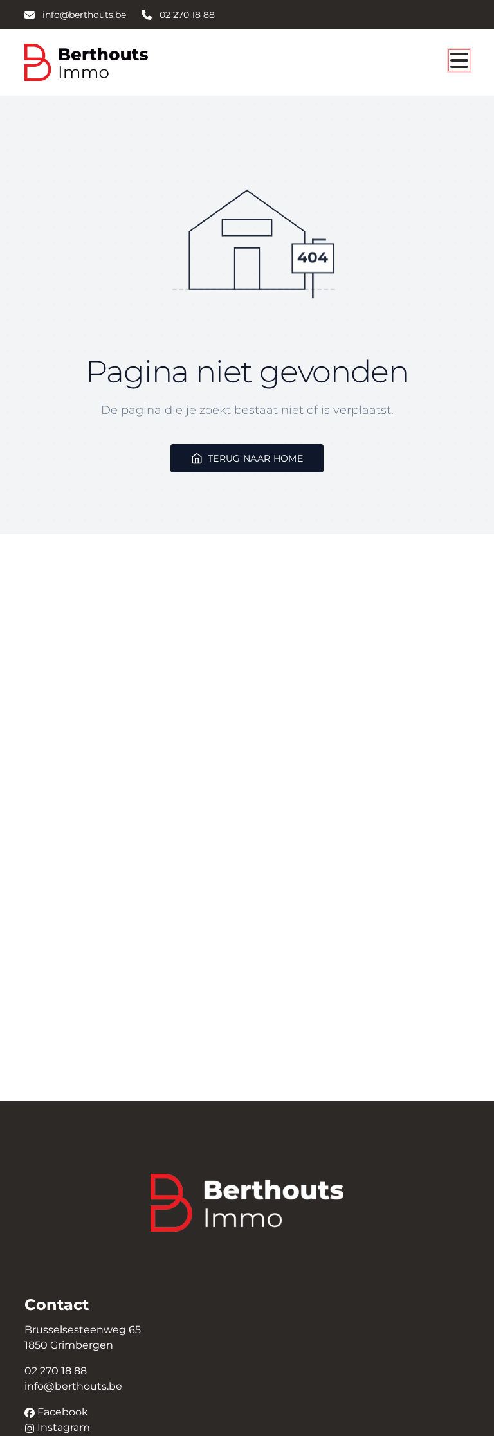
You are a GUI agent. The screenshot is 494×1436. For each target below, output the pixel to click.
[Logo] (86, 62)
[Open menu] (459, 60)
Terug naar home (255, 458)
